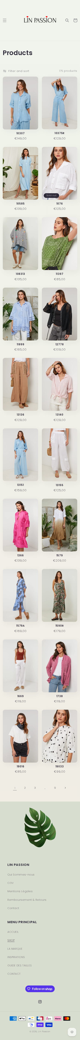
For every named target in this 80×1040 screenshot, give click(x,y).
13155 (59, 485)
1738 (59, 696)
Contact (13, 908)
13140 (59, 414)
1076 (59, 203)
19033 (59, 766)
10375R (60, 133)
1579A (20, 625)
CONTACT (13, 974)
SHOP (11, 940)
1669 (20, 696)
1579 (59, 555)
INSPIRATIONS (16, 957)
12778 (59, 344)
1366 (20, 555)
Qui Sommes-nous (21, 874)
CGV (10, 883)
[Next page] (65, 788)
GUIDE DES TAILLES (19, 965)
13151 (20, 485)
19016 (20, 766)
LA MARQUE (14, 949)
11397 (59, 274)
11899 (20, 344)
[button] (5, 20)
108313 (20, 274)
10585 (20, 203)
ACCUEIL (13, 932)
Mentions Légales (20, 891)
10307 (20, 133)
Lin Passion (44, 1031)
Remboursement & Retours (27, 900)
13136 (20, 414)
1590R (59, 625)
